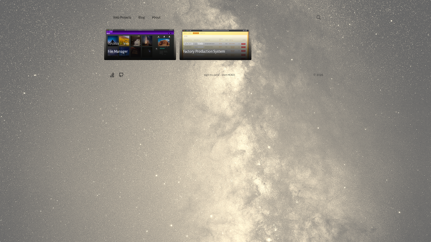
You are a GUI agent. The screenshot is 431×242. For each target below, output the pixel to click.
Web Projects (122, 17)
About (156, 17)
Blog (141, 17)
